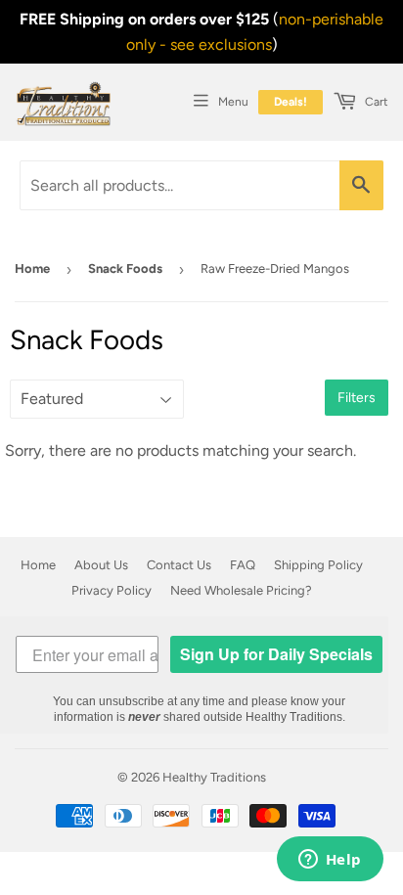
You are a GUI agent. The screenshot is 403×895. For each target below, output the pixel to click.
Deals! (290, 102)
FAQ (242, 565)
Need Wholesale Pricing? (241, 590)
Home (32, 268)
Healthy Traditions (214, 777)
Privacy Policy (111, 590)
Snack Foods (125, 268)
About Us (101, 565)
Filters (356, 397)
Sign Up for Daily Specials (276, 654)
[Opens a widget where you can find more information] (329, 860)
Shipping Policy (318, 565)
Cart (375, 102)
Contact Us (179, 565)
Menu (233, 102)
